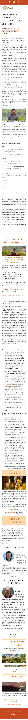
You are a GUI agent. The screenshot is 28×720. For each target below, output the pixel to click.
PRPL (22, 711)
